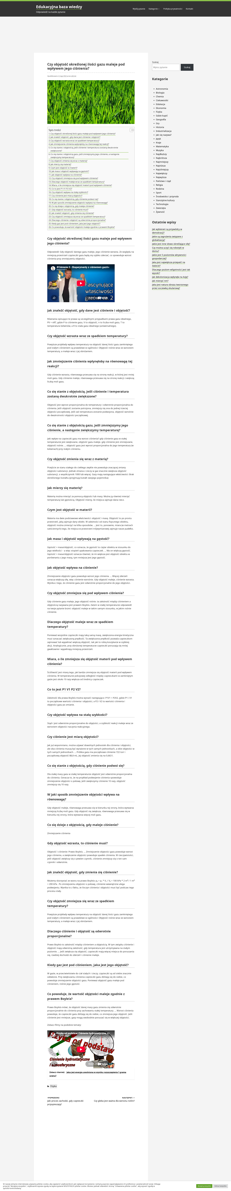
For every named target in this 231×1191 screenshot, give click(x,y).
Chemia (160, 96)
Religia (159, 184)
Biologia (160, 92)
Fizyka (53, 1086)
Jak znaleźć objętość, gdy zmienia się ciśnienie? (73, 213)
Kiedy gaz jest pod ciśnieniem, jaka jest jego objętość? (76, 223)
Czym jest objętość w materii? (64, 167)
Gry (157, 123)
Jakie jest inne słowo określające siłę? (171, 243)
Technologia (162, 204)
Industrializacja (163, 131)
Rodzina (160, 188)
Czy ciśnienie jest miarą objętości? (67, 195)
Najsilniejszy (162, 169)
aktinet (73, 76)
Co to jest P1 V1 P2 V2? (62, 188)
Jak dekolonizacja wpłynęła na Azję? (170, 276)
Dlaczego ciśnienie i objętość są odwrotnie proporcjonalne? (79, 220)
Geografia (161, 119)
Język (158, 138)
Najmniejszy (162, 161)
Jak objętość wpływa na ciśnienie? (67, 174)
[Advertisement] (115, 34)
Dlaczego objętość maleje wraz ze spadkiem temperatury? (78, 181)
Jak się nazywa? (163, 134)
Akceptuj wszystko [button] (204, 1186)
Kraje (158, 142)
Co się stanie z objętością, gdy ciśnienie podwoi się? (75, 199)
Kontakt (189, 8)
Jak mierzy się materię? (61, 164)
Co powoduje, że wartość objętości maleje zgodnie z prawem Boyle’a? (83, 227)
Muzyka (160, 150)
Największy (161, 173)
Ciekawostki (162, 100)
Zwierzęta (161, 208)
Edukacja (160, 104)
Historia (160, 127)
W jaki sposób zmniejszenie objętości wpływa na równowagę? (80, 202)
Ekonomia (161, 108)
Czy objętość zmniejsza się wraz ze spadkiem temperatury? (78, 216)
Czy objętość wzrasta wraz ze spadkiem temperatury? (75, 140)
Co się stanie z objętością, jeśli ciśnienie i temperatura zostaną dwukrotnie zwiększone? (84, 149)
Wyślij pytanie (139, 8)
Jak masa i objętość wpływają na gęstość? (70, 171)
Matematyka (162, 146)
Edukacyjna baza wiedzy (59, 6)
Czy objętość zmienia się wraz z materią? (69, 161)
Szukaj (155, 62)
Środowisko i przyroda (167, 196)
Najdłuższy (161, 154)
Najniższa (161, 165)
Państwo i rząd (163, 181)
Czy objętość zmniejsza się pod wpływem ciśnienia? (75, 178)
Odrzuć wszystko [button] (220, 1186)
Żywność (160, 211)
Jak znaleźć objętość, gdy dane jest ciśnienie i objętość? (75, 137)
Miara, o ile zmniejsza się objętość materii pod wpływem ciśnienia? (82, 185)
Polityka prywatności (172, 8)
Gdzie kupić (162, 115)
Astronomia (162, 88)
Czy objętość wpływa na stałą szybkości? (70, 192)
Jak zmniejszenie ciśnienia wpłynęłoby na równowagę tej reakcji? (80, 144)
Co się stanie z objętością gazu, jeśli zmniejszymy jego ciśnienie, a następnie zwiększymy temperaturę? (85, 156)
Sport (158, 192)
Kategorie (153, 8)
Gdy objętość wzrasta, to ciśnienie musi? (70, 209)
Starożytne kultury (165, 200)
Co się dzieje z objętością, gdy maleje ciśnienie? (73, 206)
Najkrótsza (161, 157)
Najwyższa (161, 177)
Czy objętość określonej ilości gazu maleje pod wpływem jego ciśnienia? (83, 133)
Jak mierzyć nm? (160, 280)
